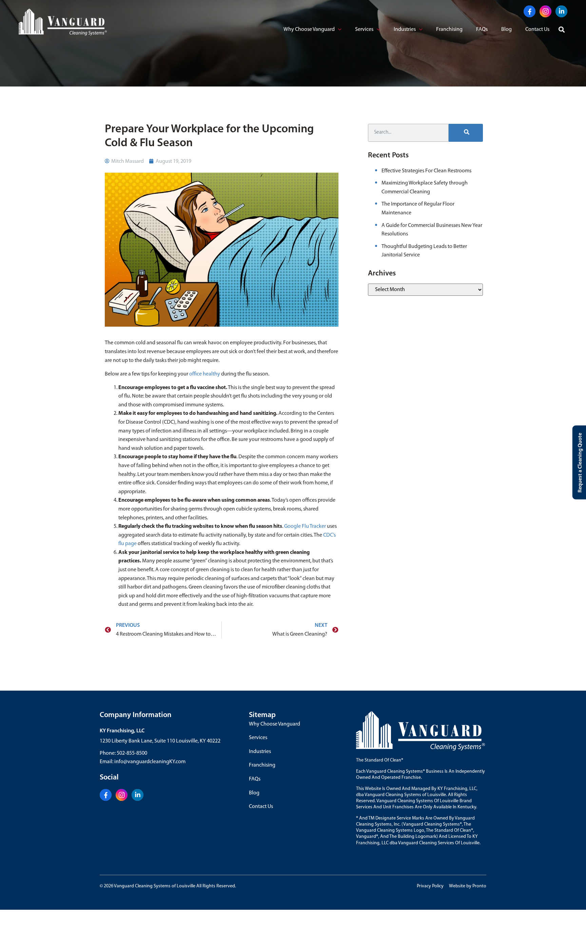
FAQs (482, 29)
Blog (506, 29)
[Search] (466, 133)
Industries (405, 29)
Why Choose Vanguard (309, 29)
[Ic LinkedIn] (561, 11)
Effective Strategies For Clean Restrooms (426, 171)
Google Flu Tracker (305, 526)
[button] (561, 30)
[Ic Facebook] (529, 11)
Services (364, 29)
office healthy (204, 374)
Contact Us (537, 29)
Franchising (449, 29)
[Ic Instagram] (545, 11)
